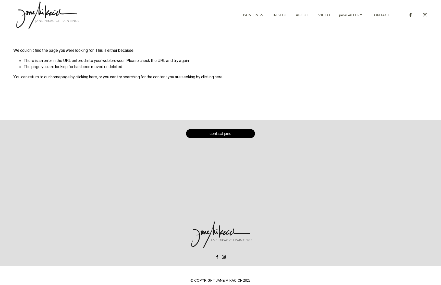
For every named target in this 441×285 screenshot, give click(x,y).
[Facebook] (410, 15)
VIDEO (324, 15)
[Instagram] (425, 15)
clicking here (86, 77)
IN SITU (280, 15)
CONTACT (381, 15)
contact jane (220, 133)
